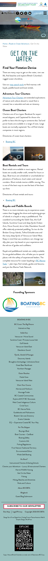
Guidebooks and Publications (24, 413)
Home (5, 44)
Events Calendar (24, 419)
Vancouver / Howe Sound (24, 337)
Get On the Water (24, 473)
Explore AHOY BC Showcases (24, 399)
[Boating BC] (24, 6)
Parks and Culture (24, 483)
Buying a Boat (24, 431)
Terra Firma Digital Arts (14, 517)
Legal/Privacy (17, 512)
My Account (9, 13)
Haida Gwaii (24, 377)
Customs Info (24, 441)
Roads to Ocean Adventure (19, 44)
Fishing (24, 477)
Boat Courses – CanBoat (24, 435)
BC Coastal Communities (24, 396)
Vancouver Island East (24, 347)
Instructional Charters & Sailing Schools (24, 463)
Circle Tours (24, 406)
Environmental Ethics (24, 451)
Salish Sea (24, 333)
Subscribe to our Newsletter (24, 506)
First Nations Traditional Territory (24, 448)
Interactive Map (24, 328)
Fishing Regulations (24, 445)
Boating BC (10, 142)
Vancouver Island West (24, 381)
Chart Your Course (24, 385)
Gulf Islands (24, 343)
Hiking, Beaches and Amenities (24, 480)
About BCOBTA (24, 488)
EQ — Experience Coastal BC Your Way (24, 423)
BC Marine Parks (24, 409)
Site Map (6, 512)
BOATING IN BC (24, 320)
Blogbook (24, 493)
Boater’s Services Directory (24, 416)
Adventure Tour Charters (13, 98)
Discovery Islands (24, 359)
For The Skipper (24, 427)
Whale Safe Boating (24, 455)
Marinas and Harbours (24, 389)
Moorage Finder (24, 392)
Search (18, 13)
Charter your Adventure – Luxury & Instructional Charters (24, 467)
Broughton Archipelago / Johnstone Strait (24, 362)
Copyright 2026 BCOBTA (34, 512)
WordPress (29, 519)
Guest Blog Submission (24, 497)
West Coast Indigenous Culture (24, 402)
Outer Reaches (24, 373)
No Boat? (24, 459)
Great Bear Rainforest (24, 365)
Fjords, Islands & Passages (24, 355)
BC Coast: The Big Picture (24, 324)
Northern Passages (24, 369)
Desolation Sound (24, 350)
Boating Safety (24, 438)
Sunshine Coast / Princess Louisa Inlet (24, 340)
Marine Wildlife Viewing (24, 470)
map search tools (17, 85)
